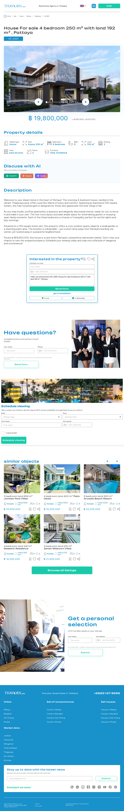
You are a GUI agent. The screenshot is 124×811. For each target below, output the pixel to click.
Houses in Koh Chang (110, 718)
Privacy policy (38, 806)
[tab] (46, 102)
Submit (85, 652)
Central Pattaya (10, 748)
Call (109, 6)
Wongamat (8, 744)
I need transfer (11, 433)
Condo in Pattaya (54, 709)
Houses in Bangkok (109, 714)
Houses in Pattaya (108, 709)
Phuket (7, 722)
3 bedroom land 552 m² (18, 497)
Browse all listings (62, 570)
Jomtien (7, 736)
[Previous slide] (38, 102)
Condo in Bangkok (55, 714)
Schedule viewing (14, 440)
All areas (7, 760)
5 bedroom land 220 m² (98, 497)
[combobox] (32, 272)
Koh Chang (9, 718)
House (21, 16)
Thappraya (37, 16)
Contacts (37, 803)
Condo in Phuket (54, 722)
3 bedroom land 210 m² (58, 547)
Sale (15, 16)
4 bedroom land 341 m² (18, 547)
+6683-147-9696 (107, 693)
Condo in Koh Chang (56, 718)
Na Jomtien (9, 756)
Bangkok (8, 714)
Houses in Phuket (108, 722)
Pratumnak (8, 740)
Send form (62, 289)
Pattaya (28, 16)
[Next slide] (85, 102)
